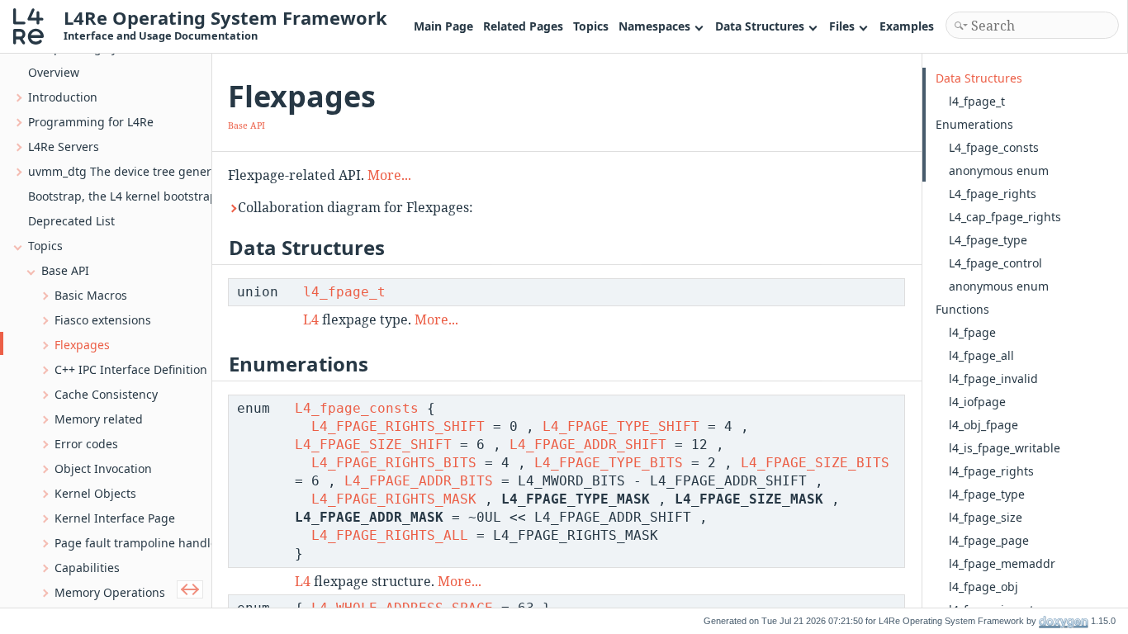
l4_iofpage (977, 401)
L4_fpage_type (988, 240)
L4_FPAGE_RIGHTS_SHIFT (398, 426)
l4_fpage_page (989, 540)
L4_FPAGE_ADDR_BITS (418, 481)
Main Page (443, 26)
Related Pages (523, 26)
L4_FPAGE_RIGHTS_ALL (389, 535)
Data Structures (759, 26)
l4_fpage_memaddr (1002, 563)
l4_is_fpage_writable (1004, 448)
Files (842, 26)
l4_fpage (972, 332)
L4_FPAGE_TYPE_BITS (608, 463)
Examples (906, 26)
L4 (311, 319)
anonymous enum (999, 170)
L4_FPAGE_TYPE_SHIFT (621, 426)
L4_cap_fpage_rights (1005, 217)
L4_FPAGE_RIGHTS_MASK (393, 499)
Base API (246, 125)
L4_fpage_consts (357, 408)
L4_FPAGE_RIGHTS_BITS (393, 463)
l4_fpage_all (981, 355)
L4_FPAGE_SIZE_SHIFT (373, 444)
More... (389, 175)
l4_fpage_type (987, 494)
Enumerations (974, 124)
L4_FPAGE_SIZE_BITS (815, 463)
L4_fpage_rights (992, 193)
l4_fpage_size (985, 517)
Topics (591, 26)
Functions (962, 309)
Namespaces (654, 26)
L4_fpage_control (995, 263)
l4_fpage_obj (983, 586)
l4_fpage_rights (991, 471)
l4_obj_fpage (983, 425)
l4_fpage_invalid (993, 378)
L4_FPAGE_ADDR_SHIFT (587, 444)
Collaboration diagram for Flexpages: (355, 207)
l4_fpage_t (344, 292)
